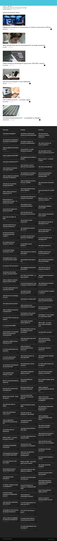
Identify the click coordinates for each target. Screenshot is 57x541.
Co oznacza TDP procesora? (10, 266)
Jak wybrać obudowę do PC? (10, 161)
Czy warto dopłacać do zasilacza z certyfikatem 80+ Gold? (28, 486)
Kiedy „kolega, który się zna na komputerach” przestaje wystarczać (24, 45)
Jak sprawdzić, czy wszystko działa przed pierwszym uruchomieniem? (10, 333)
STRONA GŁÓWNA (16, 9)
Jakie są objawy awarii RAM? (10, 155)
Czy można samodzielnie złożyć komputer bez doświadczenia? (45, 174)
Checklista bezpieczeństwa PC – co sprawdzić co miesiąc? (21, 118)
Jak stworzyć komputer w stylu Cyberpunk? (17, 81)
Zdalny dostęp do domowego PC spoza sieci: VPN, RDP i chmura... (24, 63)
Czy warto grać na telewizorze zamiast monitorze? (43, 135)
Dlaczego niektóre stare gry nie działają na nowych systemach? (28, 330)
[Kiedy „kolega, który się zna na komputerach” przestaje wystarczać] (24, 38)
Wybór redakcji (51, 539)
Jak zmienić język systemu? (10, 303)
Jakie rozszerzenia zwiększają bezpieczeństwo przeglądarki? (46, 398)
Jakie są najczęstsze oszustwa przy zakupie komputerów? (44, 340)
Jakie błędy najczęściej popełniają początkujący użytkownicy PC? (44, 482)
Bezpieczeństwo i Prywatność (8, 115)
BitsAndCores (5, 29)
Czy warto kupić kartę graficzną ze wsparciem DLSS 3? (27, 397)
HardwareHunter (6, 119)
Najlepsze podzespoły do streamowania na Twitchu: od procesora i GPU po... (27, 27)
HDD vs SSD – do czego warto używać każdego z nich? (45, 324)
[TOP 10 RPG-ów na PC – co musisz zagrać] (16, 92)
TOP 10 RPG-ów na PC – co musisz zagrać (16, 100)
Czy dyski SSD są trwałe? (45, 332)
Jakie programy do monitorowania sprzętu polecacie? (27, 348)
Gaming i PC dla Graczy (7, 97)
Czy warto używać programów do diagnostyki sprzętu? (10, 494)
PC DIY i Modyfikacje (6, 79)
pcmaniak (5, 47)
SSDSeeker (5, 83)
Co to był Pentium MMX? (9, 325)
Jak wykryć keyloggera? (9, 133)
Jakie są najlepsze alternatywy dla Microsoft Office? (45, 417)
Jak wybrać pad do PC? (44, 245)
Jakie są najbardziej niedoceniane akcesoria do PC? (10, 421)
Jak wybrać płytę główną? (45, 166)
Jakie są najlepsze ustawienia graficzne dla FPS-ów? (46, 389)
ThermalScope (5, 65)
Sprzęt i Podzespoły (6, 24)
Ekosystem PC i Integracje (7, 61)
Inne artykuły (5, 42)
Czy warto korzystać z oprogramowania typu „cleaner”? (9, 234)
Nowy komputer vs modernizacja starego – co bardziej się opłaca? (10, 201)
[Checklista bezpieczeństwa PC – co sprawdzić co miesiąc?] (21, 110)
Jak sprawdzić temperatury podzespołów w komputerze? (45, 408)
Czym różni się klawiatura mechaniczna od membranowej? (27, 453)
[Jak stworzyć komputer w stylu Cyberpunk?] (17, 74)
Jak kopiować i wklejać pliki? (28, 299)
